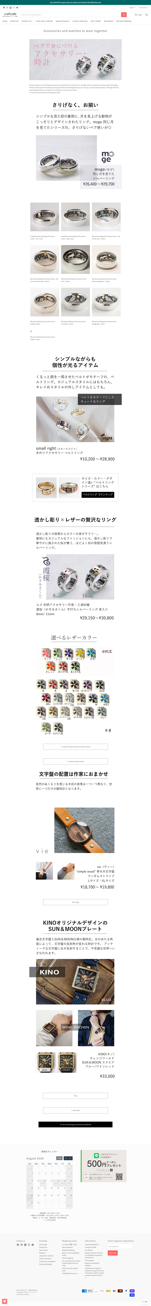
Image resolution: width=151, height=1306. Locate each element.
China (143, 8)
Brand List (14, 21)
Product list (43, 1247)
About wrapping (67, 1258)
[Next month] (70, 1158)
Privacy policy (89, 1260)
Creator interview (45, 1258)
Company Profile (90, 1247)
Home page (43, 1244)
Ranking (42, 1253)
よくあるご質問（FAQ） (70, 1244)
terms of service (21, 1290)
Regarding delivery (68, 1250)
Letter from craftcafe (44, 21)
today (59, 1158)
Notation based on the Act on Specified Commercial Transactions (94, 1255)
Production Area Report (47, 1261)
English (131, 8)
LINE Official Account (69, 1273)
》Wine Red (75, 1110)
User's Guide (96, 21)
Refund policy (33, 1290)
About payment (67, 1247)
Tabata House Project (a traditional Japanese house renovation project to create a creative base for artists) (94, 1271)
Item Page (75, 902)
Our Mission (108, 21)
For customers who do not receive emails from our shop (71, 1263)
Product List (27, 21)
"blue (75, 1096)
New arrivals (43, 1250)
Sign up (112, 1253)
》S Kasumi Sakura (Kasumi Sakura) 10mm (76, 747)
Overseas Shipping (123, 21)
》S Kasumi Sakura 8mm (75, 761)
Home (5, 21)
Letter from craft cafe (46, 1256)
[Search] (124, 14)
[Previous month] (66, 1158)
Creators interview (80, 21)
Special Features (62, 21)
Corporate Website (91, 1244)
